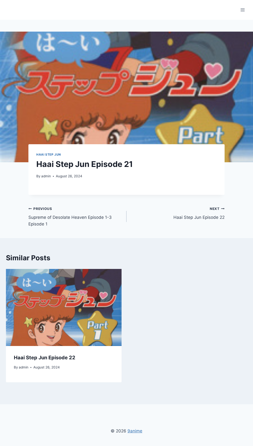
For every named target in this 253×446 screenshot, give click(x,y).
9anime (134, 430)
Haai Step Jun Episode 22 (199, 213)
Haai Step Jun (48, 154)
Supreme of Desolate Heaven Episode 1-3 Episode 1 (70, 216)
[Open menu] (242, 10)
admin (46, 176)
